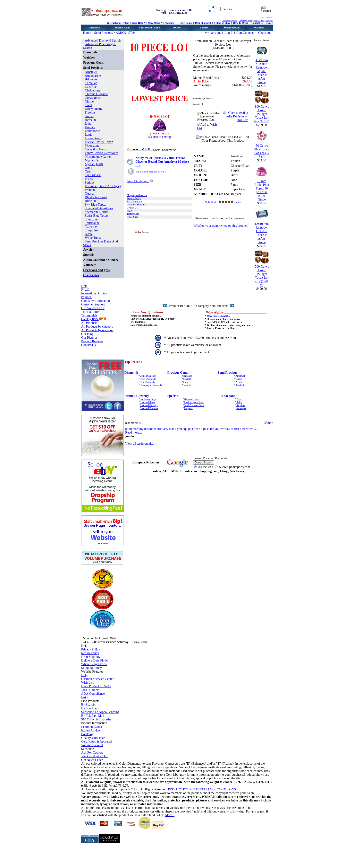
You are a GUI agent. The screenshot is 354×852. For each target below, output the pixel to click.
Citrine (89, 101)
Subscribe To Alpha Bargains (100, 712)
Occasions (259, 27)
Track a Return (90, 311)
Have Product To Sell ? (96, 686)
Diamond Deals (191, 399)
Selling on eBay (222, 22)
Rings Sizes (132, 216)
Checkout (264, 32)
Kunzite (90, 127)
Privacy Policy (134, 198)
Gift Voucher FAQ (93, 308)
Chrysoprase (93, 97)
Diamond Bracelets (149, 408)
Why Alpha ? (155, 22)
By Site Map (89, 708)
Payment (86, 297)
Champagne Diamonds (151, 385)
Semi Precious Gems (149, 27)
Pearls (89, 178)
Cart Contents (245, 32)
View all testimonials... (139, 443)
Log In (229, 32)
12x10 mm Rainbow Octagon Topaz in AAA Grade (262, 233)
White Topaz (93, 237)
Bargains (188, 408)
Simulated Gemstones (99, 208)
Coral (88, 105)
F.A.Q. (269, 22)
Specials (204, 27)
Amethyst (91, 72)
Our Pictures (89, 337)
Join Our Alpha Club (94, 756)
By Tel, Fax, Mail (92, 715)
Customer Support (229, 20)
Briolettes (91, 79)
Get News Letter (92, 760)
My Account (212, 32)
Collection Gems (96, 149)
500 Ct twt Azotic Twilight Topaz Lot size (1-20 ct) (262, 276)
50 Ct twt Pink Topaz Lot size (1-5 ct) (261, 151)
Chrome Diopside (96, 94)
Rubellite (90, 201)
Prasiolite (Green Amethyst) (103, 186)
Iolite (88, 123)
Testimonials (89, 315)
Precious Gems (122, 27)
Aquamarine (93, 75)
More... (170, 815)
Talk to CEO (258, 20)
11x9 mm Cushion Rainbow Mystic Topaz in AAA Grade (262, 71)
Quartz (89, 193)
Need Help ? (138, 22)
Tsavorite (91, 226)
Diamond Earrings (149, 405)
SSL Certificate (134, 201)
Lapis (88, 134)
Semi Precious (103, 32)
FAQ (129, 210)
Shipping (170, 22)
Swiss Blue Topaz (96, 215)
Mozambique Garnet (98, 156)
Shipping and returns (137, 195)
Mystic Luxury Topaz (99, 142)
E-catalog (87, 734)
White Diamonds (148, 375)
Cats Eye (90, 86)
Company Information (95, 300)
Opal (88, 171)
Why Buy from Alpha (218, 315)
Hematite (90, 120)
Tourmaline (92, 223)
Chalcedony (92, 90)
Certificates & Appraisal (96, 741)
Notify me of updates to (162, 161)
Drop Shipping (90, 656)
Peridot (89, 182)
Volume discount (92, 745)
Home (87, 32)
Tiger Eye (91, 219)
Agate (89, 234)
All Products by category (97, 326)
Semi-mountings (148, 399)
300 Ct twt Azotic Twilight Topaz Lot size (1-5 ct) (261, 114)
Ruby (185, 382)
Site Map (269, 20)
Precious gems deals (194, 402)
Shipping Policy (91, 667)
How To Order (240, 22)
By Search (88, 704)
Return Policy (185, 22)
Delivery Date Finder (95, 660)
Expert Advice (90, 730)
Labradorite (92, 131)
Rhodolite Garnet (96, 197)
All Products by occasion (97, 330)
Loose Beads (93, 138)
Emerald (187, 379)
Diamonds (94, 27)
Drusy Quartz (93, 108)
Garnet (89, 116)
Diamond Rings (147, 402)
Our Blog (87, 334)
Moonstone (92, 145)
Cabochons (227, 396)
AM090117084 (126, 32)
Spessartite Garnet (96, 212)
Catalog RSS (90, 319)
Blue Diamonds (147, 382)
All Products (89, 323)
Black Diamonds (148, 379)
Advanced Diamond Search (103, 40)
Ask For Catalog (92, 752)
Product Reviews (92, 341)
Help (84, 286)
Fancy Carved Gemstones (101, 153)
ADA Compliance (93, 693)
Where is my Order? (94, 664)
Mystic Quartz (94, 164)
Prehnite (90, 190)
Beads (239, 399)
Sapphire (187, 385)
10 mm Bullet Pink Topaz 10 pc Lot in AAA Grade (261, 190)
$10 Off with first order (96, 719)
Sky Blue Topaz (95, 204)
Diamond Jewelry (136, 396)
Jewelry (177, 27)
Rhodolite (240, 385)
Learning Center (245, 20)
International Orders (118, 22)
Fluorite (90, 112)
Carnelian (91, 83)
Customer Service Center (97, 679)
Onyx (88, 167)
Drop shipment (203, 22)
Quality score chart (93, 737)
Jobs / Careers (90, 690)
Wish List (87, 682)
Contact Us (257, 22)
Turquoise (91, 230)
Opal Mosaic (93, 175)
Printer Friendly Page (138, 181)
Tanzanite (187, 375)
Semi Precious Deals (194, 405)
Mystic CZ (92, 160)
